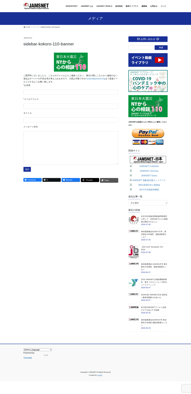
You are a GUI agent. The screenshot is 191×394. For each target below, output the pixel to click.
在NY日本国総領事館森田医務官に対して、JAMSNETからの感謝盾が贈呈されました (154, 219)
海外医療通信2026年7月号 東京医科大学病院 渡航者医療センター (153, 234)
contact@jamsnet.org (95, 79)
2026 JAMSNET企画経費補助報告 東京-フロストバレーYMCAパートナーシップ (154, 282)
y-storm (99, 375)
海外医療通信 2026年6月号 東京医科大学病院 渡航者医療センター (154, 267)
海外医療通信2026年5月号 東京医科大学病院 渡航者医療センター (154, 322)
